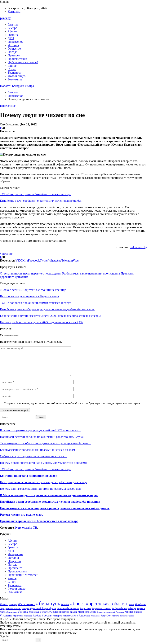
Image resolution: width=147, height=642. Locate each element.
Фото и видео (16, 76)
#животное (72, 608)
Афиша (12, 31)
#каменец (106, 608)
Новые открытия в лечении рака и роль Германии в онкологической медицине (54, 508)
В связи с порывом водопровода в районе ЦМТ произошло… (40, 430)
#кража (141, 608)
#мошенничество (59, 611)
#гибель (140, 604)
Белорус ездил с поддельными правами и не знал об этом (37, 449)
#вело (131, 604)
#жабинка (61, 608)
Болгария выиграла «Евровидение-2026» (28, 475)
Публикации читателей (23, 62)
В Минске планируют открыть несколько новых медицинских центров (49, 495)
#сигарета (57, 616)
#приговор (18, 615)
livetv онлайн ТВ (26, 527)
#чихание (6, 253)
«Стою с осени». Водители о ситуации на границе (33, 289)
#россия (47, 615)
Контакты (14, 11)
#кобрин (116, 608)
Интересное (15, 41)
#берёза (65, 604)
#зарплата (85, 608)
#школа (115, 615)
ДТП (11, 38)
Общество (14, 48)
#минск (23, 611)
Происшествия (17, 58)
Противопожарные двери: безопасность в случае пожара (39, 521)
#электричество (127, 616)
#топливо (95, 616)
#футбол (105, 615)
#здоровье (97, 608)
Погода (12, 52)
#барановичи (26, 604)
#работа (37, 615)
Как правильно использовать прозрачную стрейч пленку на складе (43, 482)
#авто (4, 604)
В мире (12, 28)
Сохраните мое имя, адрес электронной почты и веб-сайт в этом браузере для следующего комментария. (72, 403)
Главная (13, 24)
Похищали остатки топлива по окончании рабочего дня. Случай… (43, 436)
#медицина (12, 612)
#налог (73, 611)
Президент (15, 55)
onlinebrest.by (138, 247)
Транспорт (14, 72)
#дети (52, 608)
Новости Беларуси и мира (17, 85)
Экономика (15, 79)
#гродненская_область (10, 608)
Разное (12, 65)
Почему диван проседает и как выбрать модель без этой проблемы (43, 462)
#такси (87, 616)
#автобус (13, 604)
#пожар (138, 611)
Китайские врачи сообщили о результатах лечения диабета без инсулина (50, 501)
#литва (3, 612)
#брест (77, 603)
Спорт (12, 69)
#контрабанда (128, 608)
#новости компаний (106, 612)
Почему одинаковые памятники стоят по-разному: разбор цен (40, 488)
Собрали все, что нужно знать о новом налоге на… (33, 456)
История (13, 45)
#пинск (129, 611)
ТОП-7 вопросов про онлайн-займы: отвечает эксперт (35, 194)
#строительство (70, 616)
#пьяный (28, 616)
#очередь (120, 612)
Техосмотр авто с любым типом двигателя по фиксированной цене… (45, 443)
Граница (13, 34)
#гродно (25, 608)
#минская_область (39, 612)
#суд (80, 615)
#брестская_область (107, 603)
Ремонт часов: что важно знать (21, 514)
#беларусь (48, 603)
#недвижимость (87, 611)
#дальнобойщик (39, 608)
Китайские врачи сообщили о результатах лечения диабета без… (42, 200)
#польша (6, 615)
